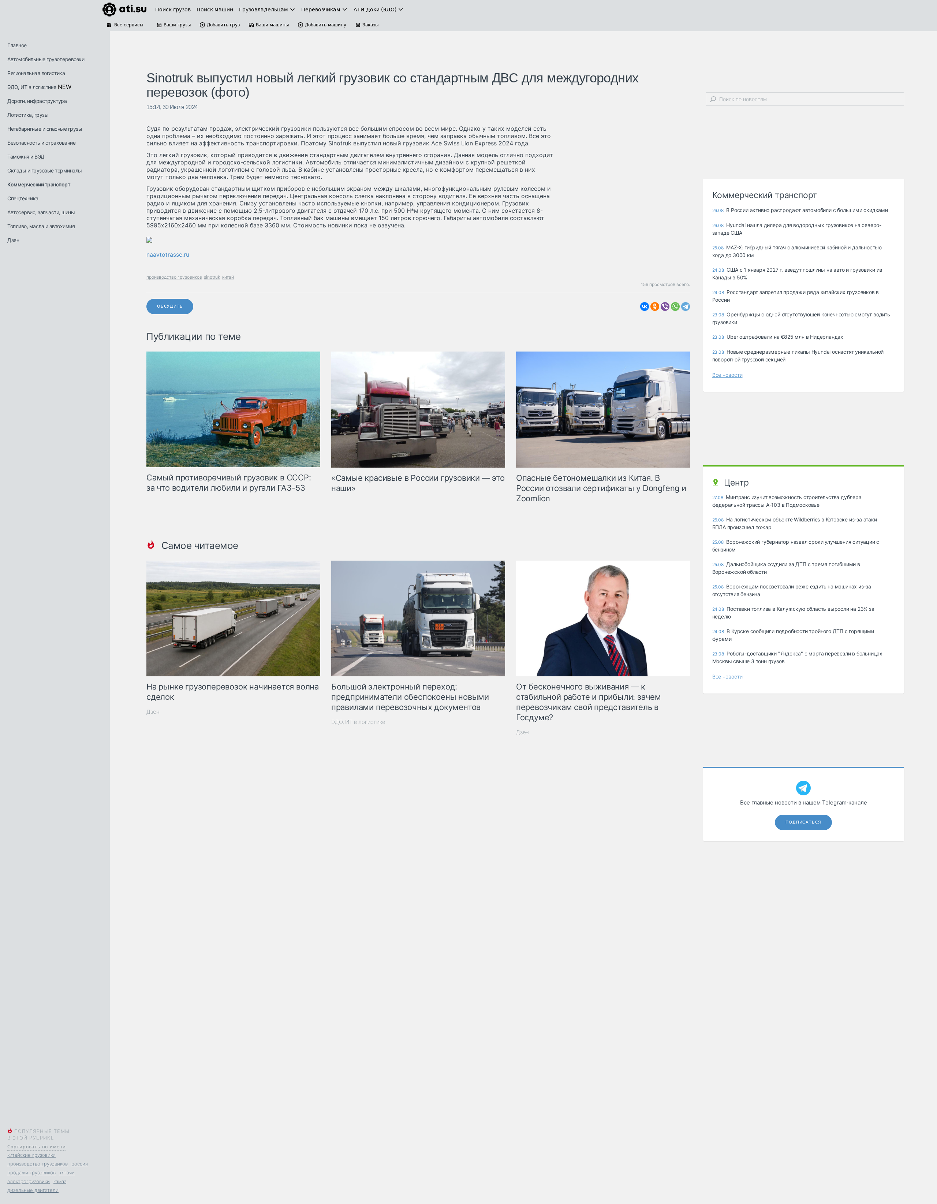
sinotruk (212, 277)
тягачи (67, 1172)
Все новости (727, 375)
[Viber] (665, 306)
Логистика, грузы (27, 115)
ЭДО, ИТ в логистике (31, 87)
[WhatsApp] (675, 306)
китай (228, 277)
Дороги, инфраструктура (37, 101)
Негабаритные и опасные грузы (44, 129)
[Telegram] (685, 306)
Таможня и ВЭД (26, 156)
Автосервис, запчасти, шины (41, 212)
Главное (17, 45)
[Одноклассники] (654, 306)
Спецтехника (22, 198)
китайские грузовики (31, 1155)
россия (79, 1164)
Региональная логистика (36, 73)
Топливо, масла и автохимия (41, 226)
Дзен (13, 240)
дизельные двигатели (33, 1190)
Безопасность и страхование (41, 143)
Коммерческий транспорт (38, 184)
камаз (59, 1181)
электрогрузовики (28, 1181)
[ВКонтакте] (644, 306)
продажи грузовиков (31, 1172)
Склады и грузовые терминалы (44, 170)
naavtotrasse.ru (167, 254)
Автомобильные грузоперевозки (45, 59)
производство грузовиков (37, 1164)
